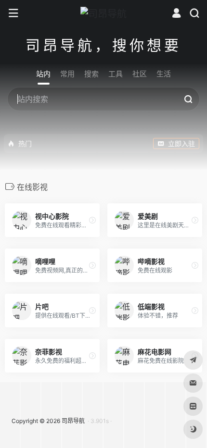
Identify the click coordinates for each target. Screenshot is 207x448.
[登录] (176, 14)
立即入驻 (181, 143)
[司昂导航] (103, 13)
